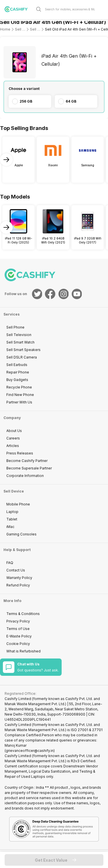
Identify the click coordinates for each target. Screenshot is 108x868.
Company (12, 418)
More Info (12, 601)
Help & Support (17, 550)
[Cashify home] (18, 9)
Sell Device (13, 491)
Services (11, 314)
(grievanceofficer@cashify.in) (30, 750)
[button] (54, 860)
